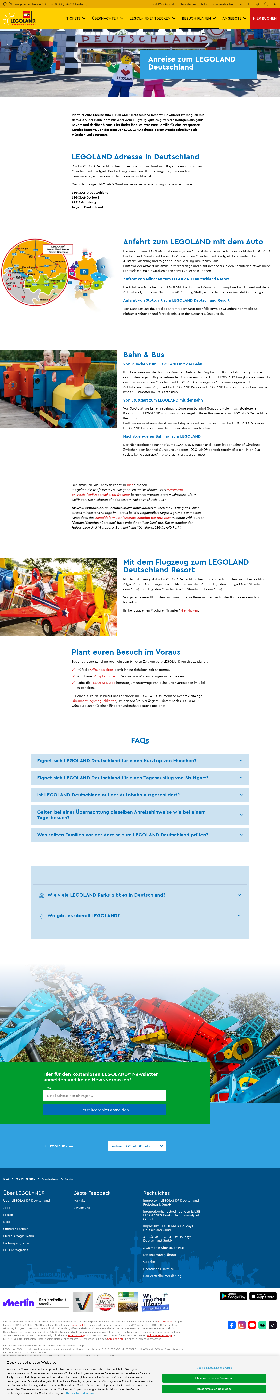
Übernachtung (76, 1335)
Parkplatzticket (105, 676)
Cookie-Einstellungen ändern (214, 1367)
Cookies (149, 1262)
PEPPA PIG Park (164, 4)
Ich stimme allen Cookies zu (214, 1388)
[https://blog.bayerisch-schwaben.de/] (128, 1302)
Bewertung (81, 1207)
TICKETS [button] (73, 18)
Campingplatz (115, 1338)
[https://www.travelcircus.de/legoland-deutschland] (105, 1302)
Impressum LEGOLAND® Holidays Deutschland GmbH (168, 1228)
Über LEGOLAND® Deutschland (26, 1200)
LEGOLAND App (103, 683)
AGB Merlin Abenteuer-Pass (163, 1247)
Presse (8, 1215)
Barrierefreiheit (223, 4)
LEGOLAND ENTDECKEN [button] (150, 18)
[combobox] (137, 1146)
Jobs (204, 4)
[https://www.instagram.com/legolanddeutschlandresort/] (242, 1325)
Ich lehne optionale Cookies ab (214, 1378)
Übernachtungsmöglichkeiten (94, 701)
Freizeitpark (76, 1324)
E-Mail (47, 1088)
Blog (6, 1222)
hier (130, 485)
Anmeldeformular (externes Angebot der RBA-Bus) (133, 518)
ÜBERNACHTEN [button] (105, 18)
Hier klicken (189, 610)
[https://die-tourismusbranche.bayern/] (155, 1302)
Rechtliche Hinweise (158, 1269)
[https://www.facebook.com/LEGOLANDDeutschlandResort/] (232, 1325)
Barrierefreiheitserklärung (162, 1276)
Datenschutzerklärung (159, 1255)
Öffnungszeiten (101, 669)
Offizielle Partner (15, 1229)
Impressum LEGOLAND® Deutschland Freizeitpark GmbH (171, 1202)
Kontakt (245, 4)
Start (6, 1179)
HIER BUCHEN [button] (265, 18)
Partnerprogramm (16, 1243)
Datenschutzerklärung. (80, 1393)
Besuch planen (50, 1179)
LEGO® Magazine (15, 1250)
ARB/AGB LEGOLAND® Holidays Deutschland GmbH (167, 1239)
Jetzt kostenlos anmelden (105, 1109)
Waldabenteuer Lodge (159, 1335)
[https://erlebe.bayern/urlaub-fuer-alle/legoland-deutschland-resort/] (64, 1302)
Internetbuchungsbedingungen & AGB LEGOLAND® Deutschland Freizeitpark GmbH (171, 1215)
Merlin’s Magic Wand (18, 1236)
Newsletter (188, 4)
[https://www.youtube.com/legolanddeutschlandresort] (252, 1325)
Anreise (69, 1179)
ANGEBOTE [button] (231, 18)
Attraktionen (165, 1321)
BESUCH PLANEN (25, 1179)
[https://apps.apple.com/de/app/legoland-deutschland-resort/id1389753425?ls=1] (263, 1296)
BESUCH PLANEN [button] (196, 18)
